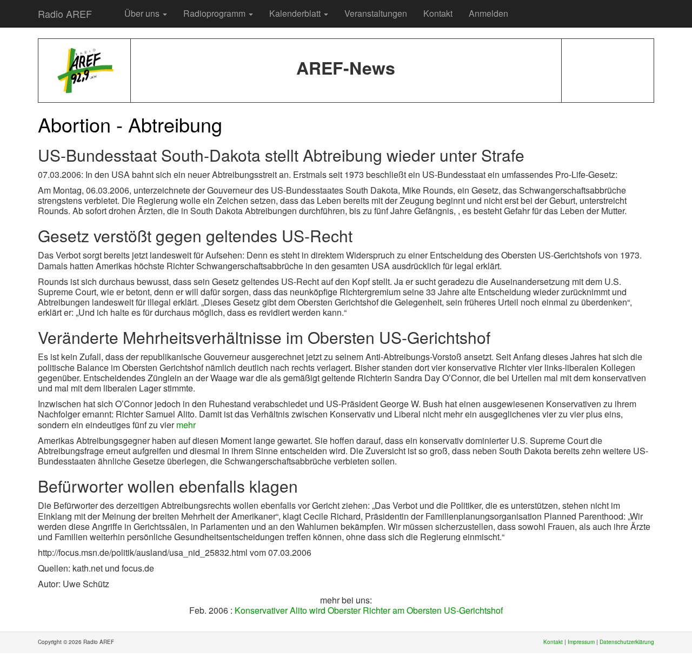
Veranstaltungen (375, 13)
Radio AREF (65, 13)
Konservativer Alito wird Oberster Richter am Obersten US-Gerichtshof (369, 610)
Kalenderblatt (296, 13)
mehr (186, 425)
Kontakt (438, 13)
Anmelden (488, 13)
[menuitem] (108, 8)
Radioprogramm (215, 13)
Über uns (143, 13)
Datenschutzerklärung (627, 642)
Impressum (581, 642)
